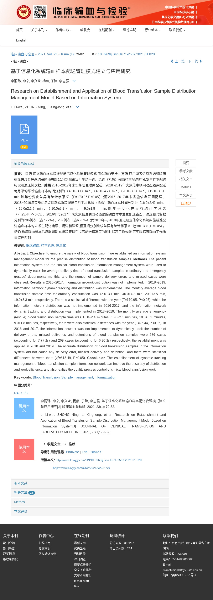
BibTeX (96, 452)
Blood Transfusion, (47, 377)
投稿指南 (44, 543)
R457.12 (21, 393)
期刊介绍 (9, 543)
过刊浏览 (80, 559)
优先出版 (80, 548)
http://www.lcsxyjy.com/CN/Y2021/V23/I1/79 (81, 468)
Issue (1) (67, 54)
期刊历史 (9, 548)
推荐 (72, 444)
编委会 (85, 30)
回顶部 (186, 203)
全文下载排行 (83, 570)
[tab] (90, 164)
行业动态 (152, 30)
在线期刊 (105, 30)
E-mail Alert (81, 580)
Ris (84, 452)
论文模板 (44, 548)
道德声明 (129, 30)
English (21, 40)
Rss (76, 586)
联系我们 (176, 30)
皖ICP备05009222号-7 (179, 575)
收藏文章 (54, 444)
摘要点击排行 (83, 564)
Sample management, (78, 377)
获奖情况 (9, 553)
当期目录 (80, 553)
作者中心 (63, 30)
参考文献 (20, 483)
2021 (41, 54)
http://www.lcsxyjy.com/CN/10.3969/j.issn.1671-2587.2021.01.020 (99, 460)
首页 (19, 30)
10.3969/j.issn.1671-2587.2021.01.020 (126, 54)
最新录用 (80, 543)
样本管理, (48, 245)
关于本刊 (38, 30)
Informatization (105, 377)
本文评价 (20, 511)
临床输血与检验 (22, 54)
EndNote (72, 452)
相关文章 (23, 492)
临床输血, (33, 245)
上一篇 (179, 61)
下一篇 (193, 61)
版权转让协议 (47, 553)
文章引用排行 (83, 575)
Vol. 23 (52, 54)
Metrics (19, 502)
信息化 (61, 245)
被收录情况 (10, 559)
